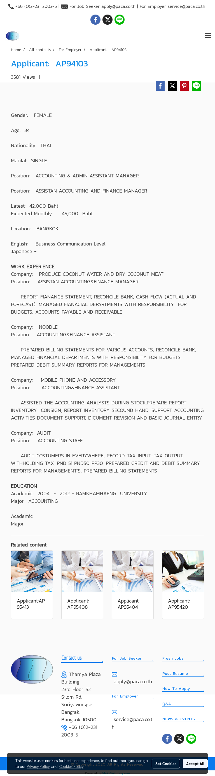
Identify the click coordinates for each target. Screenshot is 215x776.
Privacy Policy (38, 766)
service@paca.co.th (186, 6)
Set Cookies (165, 763)
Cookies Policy (71, 766)
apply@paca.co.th (118, 6)
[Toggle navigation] (208, 36)
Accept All (195, 763)
